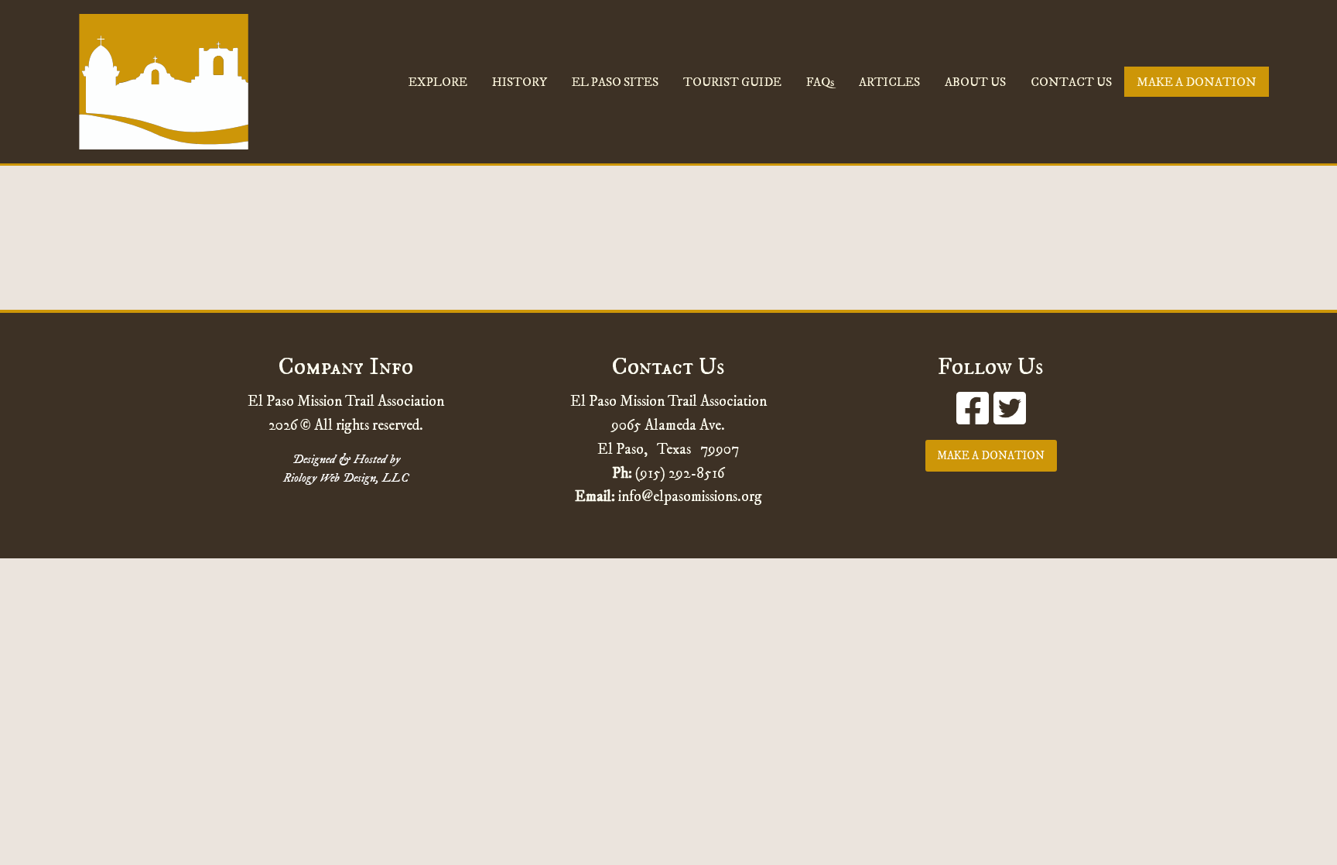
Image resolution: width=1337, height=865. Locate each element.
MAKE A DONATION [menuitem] (1197, 82)
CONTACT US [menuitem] (1071, 82)
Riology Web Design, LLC (346, 478)
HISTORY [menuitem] (519, 82)
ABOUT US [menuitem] (975, 82)
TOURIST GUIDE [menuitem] (732, 82)
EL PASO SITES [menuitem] (615, 82)
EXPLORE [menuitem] (438, 82)
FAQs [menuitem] (820, 82)
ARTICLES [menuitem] (889, 82)
